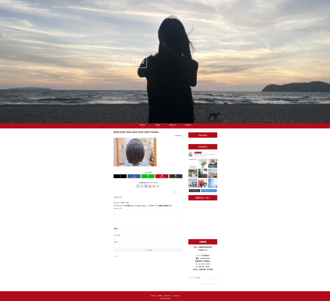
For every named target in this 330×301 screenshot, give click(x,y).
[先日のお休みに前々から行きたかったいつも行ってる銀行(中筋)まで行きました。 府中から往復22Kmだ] (192, 183)
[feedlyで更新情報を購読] (154, 186)
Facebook (203, 135)
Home (154, 295)
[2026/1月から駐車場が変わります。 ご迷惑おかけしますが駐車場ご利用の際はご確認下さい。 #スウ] (192, 163)
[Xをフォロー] (138, 186)
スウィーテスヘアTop (209, 284)
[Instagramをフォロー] (146, 186)
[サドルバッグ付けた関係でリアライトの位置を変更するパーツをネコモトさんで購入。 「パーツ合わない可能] (202, 183)
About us (168, 295)
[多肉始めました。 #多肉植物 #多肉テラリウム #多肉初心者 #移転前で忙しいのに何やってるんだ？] (192, 173)
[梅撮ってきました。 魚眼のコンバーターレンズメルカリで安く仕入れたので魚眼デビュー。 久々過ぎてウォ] (212, 183)
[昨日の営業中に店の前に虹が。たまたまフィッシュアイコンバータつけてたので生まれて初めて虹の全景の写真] (212, 173)
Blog (160, 295)
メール (117, 235)
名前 (116, 228)
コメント (118, 208)
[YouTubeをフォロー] (150, 186)
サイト (116, 242)
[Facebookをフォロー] (142, 186)
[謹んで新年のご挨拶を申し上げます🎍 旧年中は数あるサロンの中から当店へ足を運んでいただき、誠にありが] (202, 163)
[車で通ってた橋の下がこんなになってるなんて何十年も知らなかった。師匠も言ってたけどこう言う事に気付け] (202, 173)
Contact (176, 295)
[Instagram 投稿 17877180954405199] (212, 163)
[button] (175, 176)
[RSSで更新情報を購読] (158, 186)
